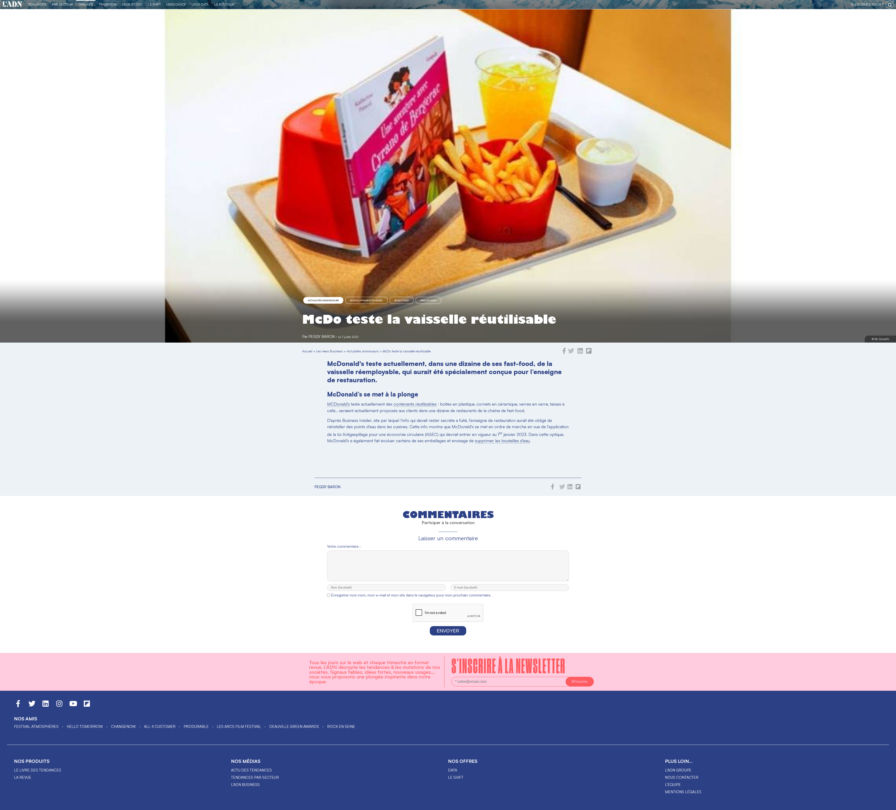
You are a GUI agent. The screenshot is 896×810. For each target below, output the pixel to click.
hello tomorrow (85, 726)
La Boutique (224, 4)
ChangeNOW (123, 726)
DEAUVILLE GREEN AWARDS (294, 726)
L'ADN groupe (678, 770)
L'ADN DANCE (176, 4)
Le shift (455, 777)
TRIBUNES (85, 4)
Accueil (307, 351)
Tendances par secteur (255, 777)
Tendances (37, 4)
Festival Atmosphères (36, 726)
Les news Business (329, 351)
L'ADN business (245, 784)
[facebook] (564, 352)
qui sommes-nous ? (867, 4)
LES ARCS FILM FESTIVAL (239, 726)
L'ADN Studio (132, 4)
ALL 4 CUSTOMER (159, 726)
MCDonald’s (338, 404)
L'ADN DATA (200, 4)
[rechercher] (890, 5)
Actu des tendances (251, 770)
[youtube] (73, 705)
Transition (107, 4)
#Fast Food (402, 300)
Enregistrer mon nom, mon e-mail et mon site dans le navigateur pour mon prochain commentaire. (411, 595)
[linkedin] (580, 352)
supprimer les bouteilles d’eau (502, 440)
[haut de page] (888, 804)
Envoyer (448, 630)
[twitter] (571, 352)
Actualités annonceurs (323, 300)
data (452, 770)
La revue (22, 777)
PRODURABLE (196, 726)
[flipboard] (589, 352)
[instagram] (59, 705)
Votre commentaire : (343, 546)
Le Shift (154, 4)
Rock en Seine (341, 726)
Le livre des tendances (37, 770)
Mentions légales (683, 791)
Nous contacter (681, 777)
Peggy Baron (321, 336)
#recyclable (428, 300)
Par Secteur (62, 4)
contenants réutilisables (415, 404)
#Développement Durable (366, 300)
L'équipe (673, 784)
